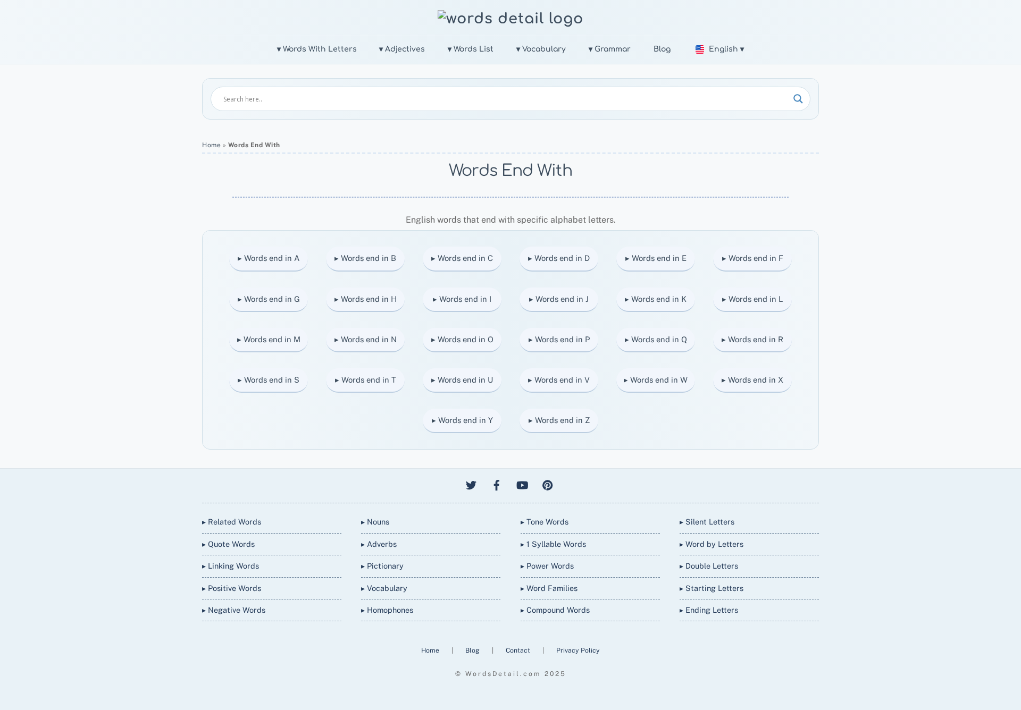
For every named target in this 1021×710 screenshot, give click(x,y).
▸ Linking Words (230, 565)
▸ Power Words (547, 565)
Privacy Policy (578, 650)
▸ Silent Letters (707, 521)
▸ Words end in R (752, 339)
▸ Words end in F (752, 258)
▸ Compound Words (555, 609)
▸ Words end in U (462, 379)
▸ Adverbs (379, 543)
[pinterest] (547, 483)
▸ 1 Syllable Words (553, 543)
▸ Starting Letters (711, 588)
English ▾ (726, 49)
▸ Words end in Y (462, 420)
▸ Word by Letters (711, 543)
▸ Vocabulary (384, 588)
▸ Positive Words (231, 588)
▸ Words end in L (752, 298)
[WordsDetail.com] (510, 19)
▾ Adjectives (402, 49)
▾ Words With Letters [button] (317, 49)
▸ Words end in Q (656, 339)
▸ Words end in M (268, 339)
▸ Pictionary (382, 565)
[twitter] (471, 483)
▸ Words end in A (268, 258)
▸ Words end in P (559, 339)
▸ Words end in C (462, 258)
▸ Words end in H (365, 298)
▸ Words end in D (559, 258)
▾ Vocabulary (541, 49)
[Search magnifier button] (798, 98)
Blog (662, 49)
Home (211, 145)
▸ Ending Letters (709, 609)
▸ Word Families (549, 588)
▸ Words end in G (269, 298)
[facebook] (496, 483)
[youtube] (522, 483)
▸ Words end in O (462, 339)
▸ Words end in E (656, 258)
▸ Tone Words (544, 521)
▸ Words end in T (365, 379)
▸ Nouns (375, 521)
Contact (519, 650)
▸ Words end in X (752, 379)
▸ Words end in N (365, 339)
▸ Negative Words (233, 609)
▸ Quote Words (228, 543)
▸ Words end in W (656, 379)
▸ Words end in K (656, 298)
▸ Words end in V (559, 379)
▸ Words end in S (268, 379)
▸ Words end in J (559, 298)
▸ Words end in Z (559, 420)
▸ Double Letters (709, 565)
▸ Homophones (387, 609)
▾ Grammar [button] (610, 49)
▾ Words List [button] (470, 49)
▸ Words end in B (365, 258)
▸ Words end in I (462, 298)
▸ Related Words (231, 521)
